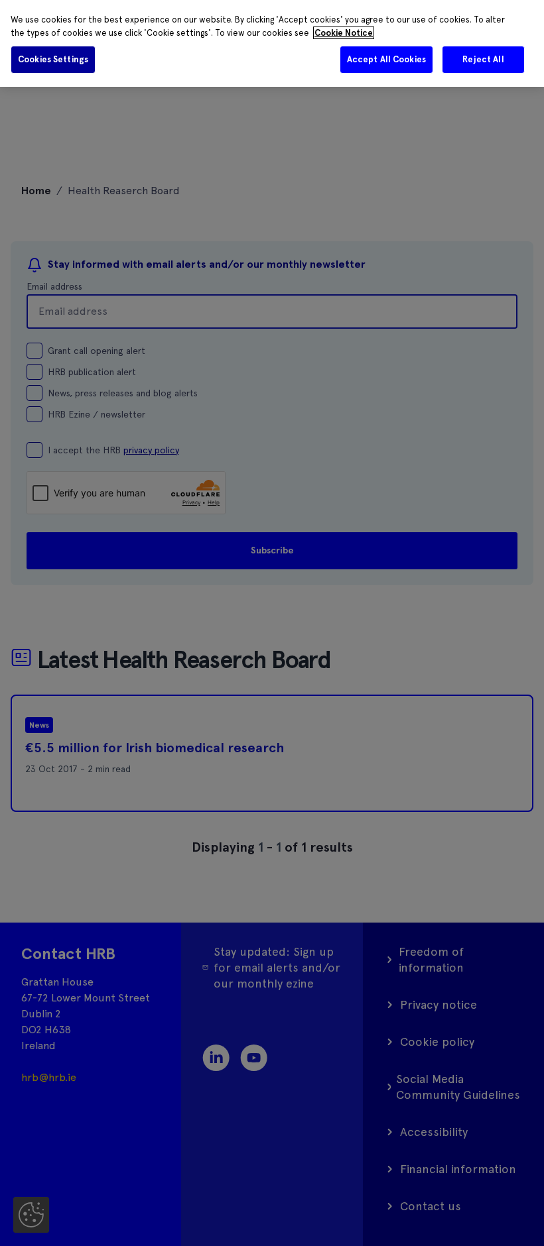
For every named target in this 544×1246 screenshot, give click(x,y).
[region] (272, 43)
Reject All (483, 59)
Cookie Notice (343, 33)
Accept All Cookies (386, 59)
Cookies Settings (53, 59)
